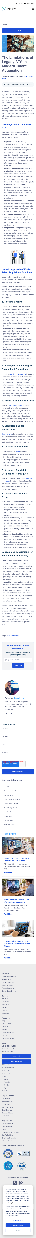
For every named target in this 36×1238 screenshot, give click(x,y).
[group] (18, 84)
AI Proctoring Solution (10, 808)
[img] (27, 84)
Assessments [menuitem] (6, 979)
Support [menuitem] (31, 3)
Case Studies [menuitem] (6, 1024)
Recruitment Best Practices (12, 791)
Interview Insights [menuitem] (7, 985)
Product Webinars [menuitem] (8, 1038)
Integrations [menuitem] (6, 1004)
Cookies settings (18, 1220)
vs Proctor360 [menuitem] (6, 1073)
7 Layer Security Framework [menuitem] (11, 1132)
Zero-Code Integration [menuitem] (9, 1138)
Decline (18, 1230)
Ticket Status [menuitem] (6, 1104)
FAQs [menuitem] (4, 1129)
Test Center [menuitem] (5, 1116)
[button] (4, 84)
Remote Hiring (8, 795)
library (17, 452)
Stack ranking (7, 434)
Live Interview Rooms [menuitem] (9, 976)
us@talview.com (7, 1051)
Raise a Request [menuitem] (7, 1101)
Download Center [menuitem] (7, 1113)
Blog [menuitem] (3, 1021)
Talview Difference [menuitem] (8, 1123)
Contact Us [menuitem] (5, 1013)
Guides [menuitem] (4, 1035)
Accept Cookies (18, 1225)
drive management (16, 405)
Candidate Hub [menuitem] (7, 1110)
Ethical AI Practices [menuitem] (8, 1141)
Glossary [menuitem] (5, 1026)
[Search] (18, 30)
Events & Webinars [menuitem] (8, 1032)
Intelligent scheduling (14, 374)
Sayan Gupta (19, 698)
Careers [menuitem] (4, 1010)
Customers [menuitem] (5, 1001)
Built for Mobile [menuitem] (7, 1126)
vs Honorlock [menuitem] (6, 1079)
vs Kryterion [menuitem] (6, 1088)
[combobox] (18, 24)
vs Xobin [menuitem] (5, 1091)
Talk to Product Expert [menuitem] (21, 3)
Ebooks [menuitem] (4, 1029)
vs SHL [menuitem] (4, 1076)
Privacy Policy (12, 1203)
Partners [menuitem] (4, 1007)
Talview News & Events (11, 803)
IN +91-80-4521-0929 (9, 1048)
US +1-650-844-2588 (9, 1046)
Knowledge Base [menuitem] (7, 1107)
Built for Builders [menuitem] (7, 1135)
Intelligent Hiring (13, 636)
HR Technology (8, 820)
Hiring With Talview (9, 824)
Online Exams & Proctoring (12, 799)
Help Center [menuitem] (6, 1098)
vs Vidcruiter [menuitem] (6, 1070)
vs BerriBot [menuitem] (5, 1085)
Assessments (8, 816)
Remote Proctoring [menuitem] (8, 988)
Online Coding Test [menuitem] (8, 982)
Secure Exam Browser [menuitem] (9, 991)
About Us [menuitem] (5, 998)
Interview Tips (8, 812)
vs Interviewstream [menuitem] (8, 1067)
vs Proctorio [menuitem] (6, 1082)
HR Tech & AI (8, 786)
